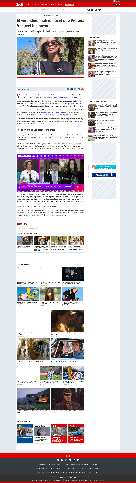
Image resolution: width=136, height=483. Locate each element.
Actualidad (40, 4)
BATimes (94, 464)
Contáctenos (60, 472)
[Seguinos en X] (96, 10)
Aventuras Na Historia (63, 468)
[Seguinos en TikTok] (99, 10)
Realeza (47, 4)
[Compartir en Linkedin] (79, 89)
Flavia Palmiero (70, 9)
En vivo (118, 4)
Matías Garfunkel (68, 135)
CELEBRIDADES (46, 15)
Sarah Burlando (54, 9)
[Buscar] (119, 10)
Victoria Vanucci (26, 95)
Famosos (33, 4)
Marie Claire (57, 464)
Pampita (63, 9)
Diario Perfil (42, 464)
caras (59, 426)
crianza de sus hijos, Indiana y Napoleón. (53, 112)
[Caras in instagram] (88, 10)
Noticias (27, 4)
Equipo (75, 472)
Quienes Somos (50, 472)
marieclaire (42, 426)
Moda (52, 4)
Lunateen (87, 464)
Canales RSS (40, 472)
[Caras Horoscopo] (104, 176)
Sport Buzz (84, 468)
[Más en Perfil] (26, 421)
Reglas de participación (86, 472)
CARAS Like (69, 4)
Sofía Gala (28, 9)
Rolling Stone (75, 468)
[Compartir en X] (71, 89)
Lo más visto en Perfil (98, 101)
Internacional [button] (59, 4)
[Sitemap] (78, 460)
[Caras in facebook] (92, 10)
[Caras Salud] (104, 169)
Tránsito (96, 472)
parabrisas (76, 426)
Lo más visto (94, 37)
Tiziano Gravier (19, 9)
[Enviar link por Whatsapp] (75, 89)
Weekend (72, 464)
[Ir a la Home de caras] (19, 6)
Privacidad (68, 472)
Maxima (97, 468)
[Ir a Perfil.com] (116, 1)
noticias (25, 426)
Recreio (91, 468)
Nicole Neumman (44, 9)
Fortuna (65, 464)
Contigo (53, 468)
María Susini (36, 9)
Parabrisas (79, 464)
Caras (47, 468)
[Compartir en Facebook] (68, 89)
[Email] (82, 89)
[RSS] (74, 460)
